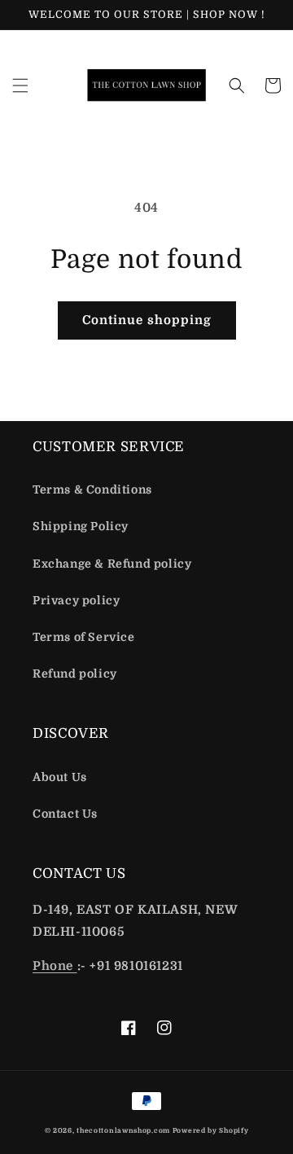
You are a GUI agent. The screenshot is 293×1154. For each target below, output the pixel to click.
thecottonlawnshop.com (123, 1130)
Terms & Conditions (92, 489)
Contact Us (65, 813)
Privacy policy (76, 600)
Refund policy (75, 673)
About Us (60, 776)
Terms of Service (84, 636)
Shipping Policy (81, 526)
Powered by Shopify (211, 1130)
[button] (20, 85)
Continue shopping (147, 320)
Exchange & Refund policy (112, 563)
